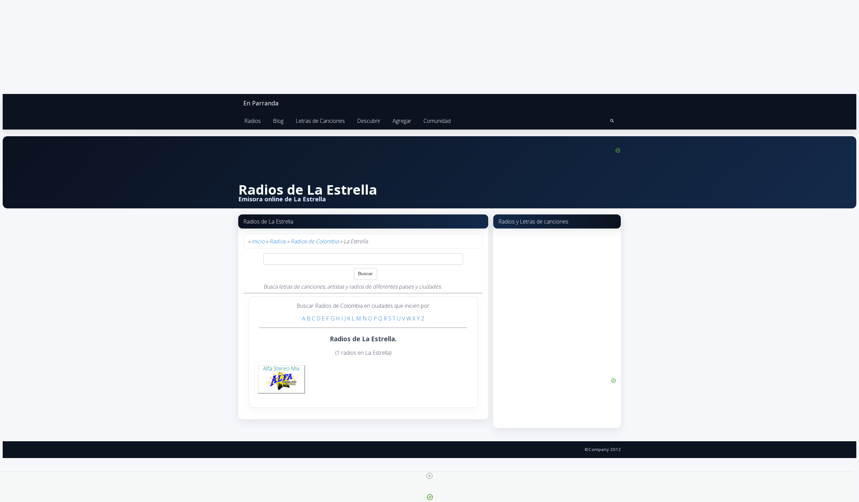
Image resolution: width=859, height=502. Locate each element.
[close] (429, 476)
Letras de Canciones (320, 120)
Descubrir (369, 120)
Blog (278, 120)
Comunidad (437, 120)
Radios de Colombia (315, 241)
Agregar (402, 120)
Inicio (258, 241)
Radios (252, 120)
